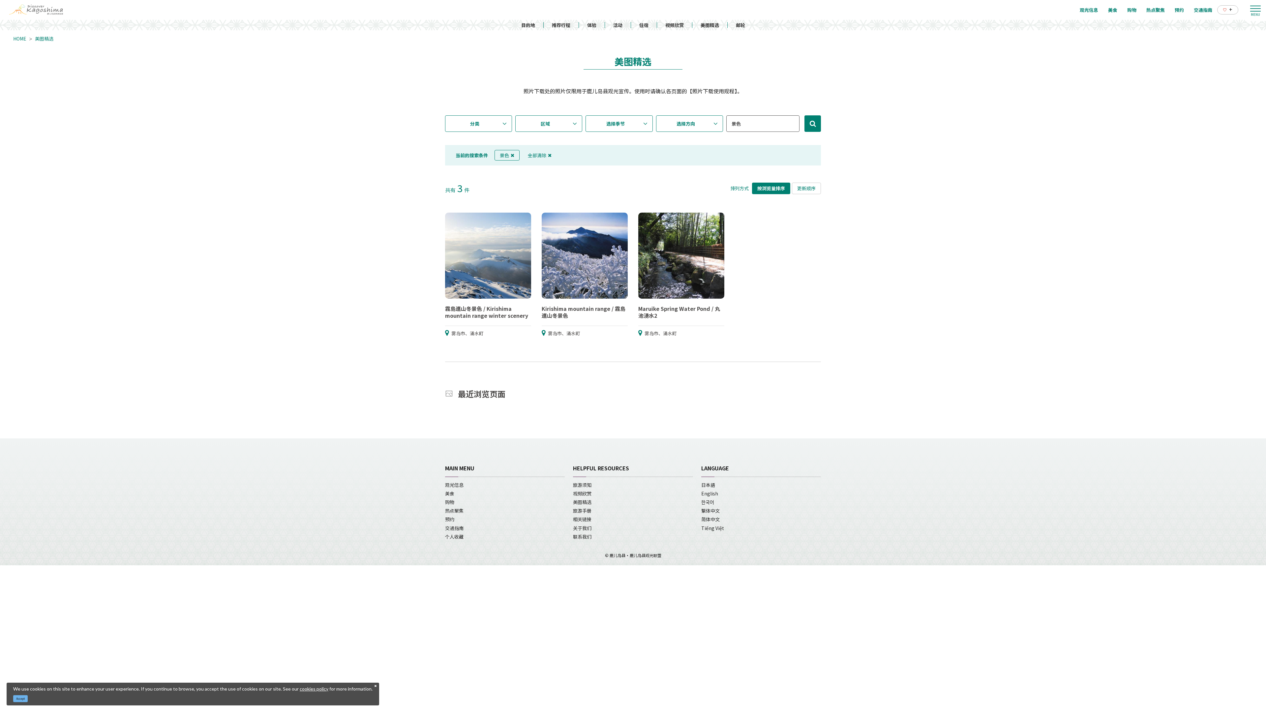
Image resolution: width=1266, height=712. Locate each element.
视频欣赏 (674, 25)
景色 (504, 155)
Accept (20, 699)
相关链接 (582, 519)
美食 (449, 493)
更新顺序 (806, 188)
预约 (449, 519)
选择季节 (615, 123)
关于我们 (582, 528)
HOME (19, 39)
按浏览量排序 (771, 188)
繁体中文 (710, 510)
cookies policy (314, 689)
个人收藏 (454, 536)
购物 (449, 502)
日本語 (708, 485)
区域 (545, 123)
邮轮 (740, 25)
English (709, 493)
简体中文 (710, 519)
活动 (617, 25)
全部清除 (537, 155)
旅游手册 (582, 510)
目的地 (528, 25)
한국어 (707, 502)
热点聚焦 (454, 510)
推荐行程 (561, 25)
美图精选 (710, 25)
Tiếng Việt (712, 528)
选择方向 (686, 123)
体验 (591, 25)
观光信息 (454, 485)
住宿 (643, 25)
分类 (474, 123)
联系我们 (582, 536)
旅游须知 (582, 485)
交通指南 (454, 528)
